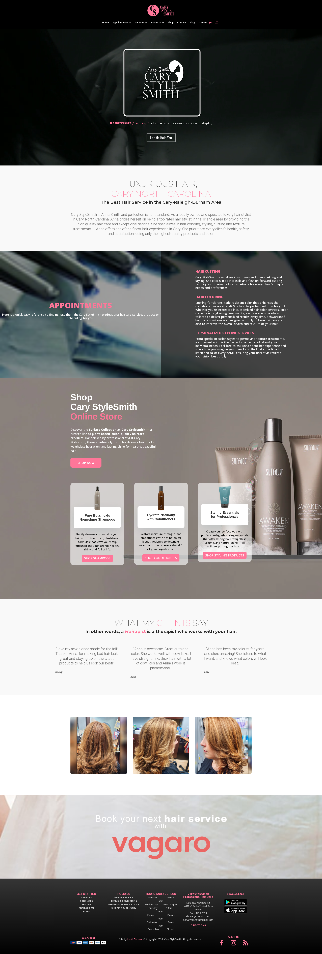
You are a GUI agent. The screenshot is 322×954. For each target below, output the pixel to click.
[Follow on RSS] (245, 942)
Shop (171, 22)
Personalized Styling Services (224, 333)
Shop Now (85, 463)
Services (139, 22)
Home (105, 22)
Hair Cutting (207, 271)
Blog (192, 22)
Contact (181, 22)
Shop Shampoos (97, 558)
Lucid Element (135, 939)
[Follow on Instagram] (233, 942)
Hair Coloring (209, 297)
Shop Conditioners (161, 558)
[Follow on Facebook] (221, 942)
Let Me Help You (161, 137)
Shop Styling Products (224, 555)
